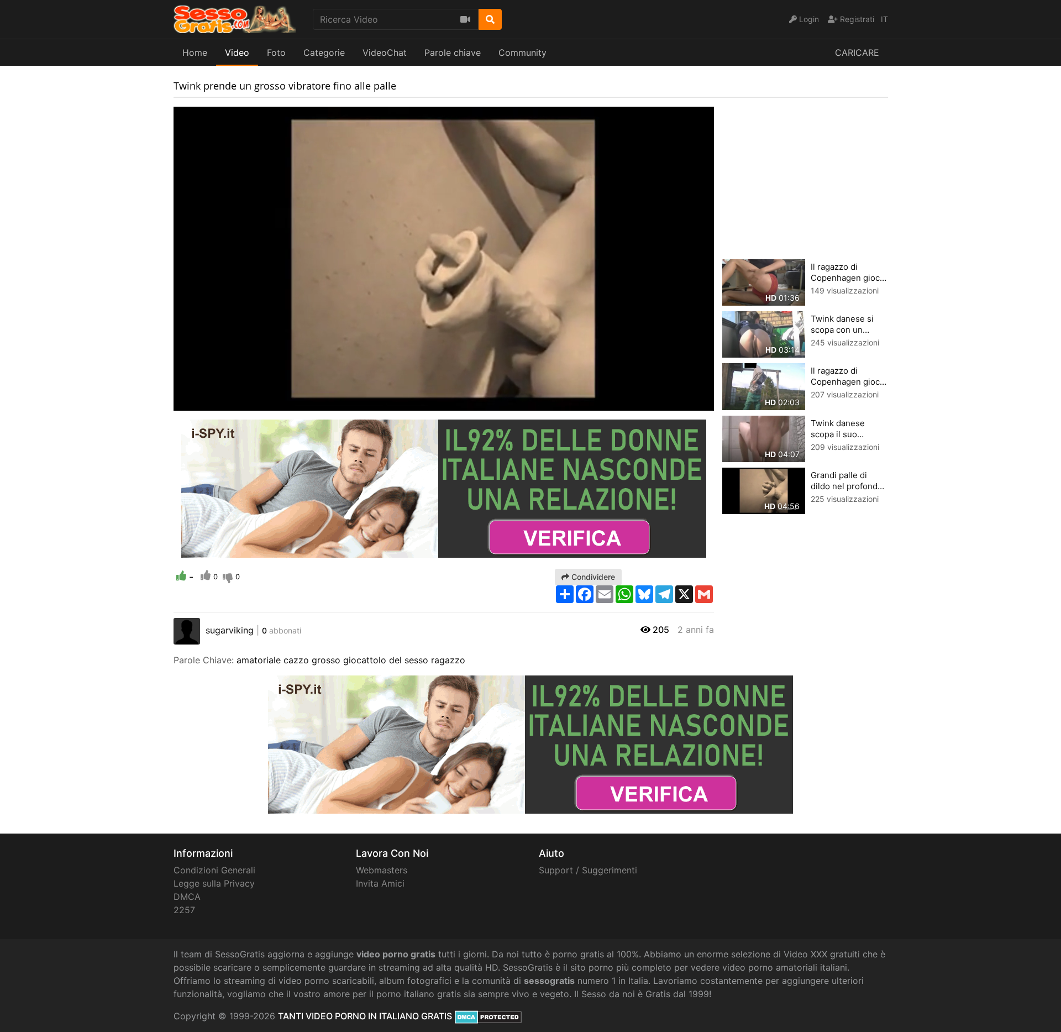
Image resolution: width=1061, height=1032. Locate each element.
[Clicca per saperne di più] (443, 487)
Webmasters (381, 870)
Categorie (324, 52)
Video (237, 52)
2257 (184, 909)
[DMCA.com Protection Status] (488, 1015)
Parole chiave (452, 52)
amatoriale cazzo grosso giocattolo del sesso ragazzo (351, 660)
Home (194, 52)
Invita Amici (380, 883)
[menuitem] (680, 402)
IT (884, 19)
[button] (204, 402)
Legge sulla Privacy (214, 883)
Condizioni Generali (214, 870)
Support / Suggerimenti (588, 870)
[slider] (204, 402)
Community (522, 52)
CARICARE (857, 52)
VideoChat (385, 52)
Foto (276, 52)
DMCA (187, 896)
